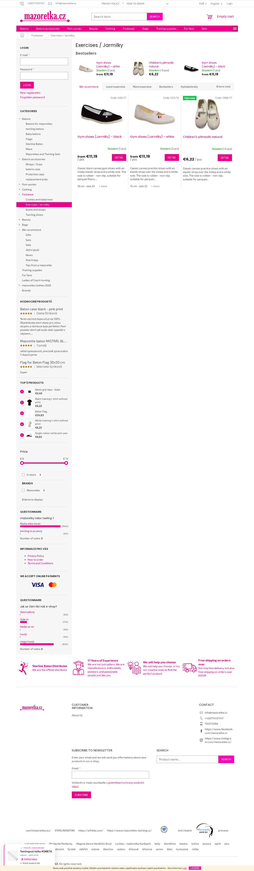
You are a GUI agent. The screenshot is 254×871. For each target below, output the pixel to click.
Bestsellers (166, 86)
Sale (28, 244)
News (29, 255)
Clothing (27, 189)
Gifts (28, 234)
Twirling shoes (34, 214)
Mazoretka (36, 490)
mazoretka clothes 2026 (36, 285)
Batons (26, 118)
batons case (33, 169)
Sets (28, 239)
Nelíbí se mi (27, 626)
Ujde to (24, 619)
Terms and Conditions (40, 563)
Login (27, 85)
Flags (29, 139)
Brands (26, 290)
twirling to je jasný (31, 531)
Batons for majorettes (39, 123)
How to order (135, 3)
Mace (29, 149)
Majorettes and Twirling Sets (43, 154)
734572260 (211, 723)
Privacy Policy (110, 3)
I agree (195, 868)
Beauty (26, 219)
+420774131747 (214, 718)
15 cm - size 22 (138, 186)
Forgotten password (32, 97)
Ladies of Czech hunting (36, 280)
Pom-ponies (29, 184)
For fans (27, 275)
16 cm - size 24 (86, 186)
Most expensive (142, 86)
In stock (34, 474)
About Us (77, 715)
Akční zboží (32, 249)
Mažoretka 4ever (30, 523)
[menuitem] (24, 29)
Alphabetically (189, 86)
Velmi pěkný (27, 612)
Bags (25, 224)
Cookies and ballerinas (39, 199)
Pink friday (32, 260)
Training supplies (32, 270)
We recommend (31, 229)
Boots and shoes (35, 209)
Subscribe (81, 795)
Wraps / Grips (34, 164)
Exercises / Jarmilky (37, 204)
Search (155, 16)
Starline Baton (34, 143)
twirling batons (35, 128)
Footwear (28, 194)
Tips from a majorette (39, 265)
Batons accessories (33, 159)
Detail (119, 157)
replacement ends (37, 179)
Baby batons (33, 133)
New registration (30, 92)
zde (185, 868)
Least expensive (115, 86)
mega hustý (27, 641)
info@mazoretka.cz (216, 712)
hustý (23, 634)
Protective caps (35, 174)
